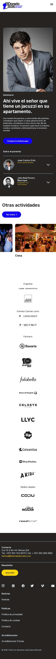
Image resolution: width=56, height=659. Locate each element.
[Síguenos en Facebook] (23, 585)
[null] (28, 298)
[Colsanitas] (28, 449)
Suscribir (10, 573)
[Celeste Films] (28, 405)
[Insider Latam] (28, 509)
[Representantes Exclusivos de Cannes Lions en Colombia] (28, 288)
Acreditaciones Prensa (13, 641)
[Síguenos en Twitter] (32, 585)
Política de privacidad (12, 614)
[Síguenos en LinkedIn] (13, 585)
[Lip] (28, 435)
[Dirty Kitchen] (28, 461)
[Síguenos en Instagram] (3, 585)
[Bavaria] (28, 346)
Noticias (5, 599)
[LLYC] (28, 419)
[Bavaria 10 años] (28, 362)
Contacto (6, 626)
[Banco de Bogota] (28, 393)
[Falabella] (28, 379)
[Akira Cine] (28, 475)
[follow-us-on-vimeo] (42, 585)
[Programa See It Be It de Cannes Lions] (28, 325)
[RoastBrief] (28, 521)
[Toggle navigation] (51, 4)
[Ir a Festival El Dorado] (12, 6)
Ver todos (10, 214)
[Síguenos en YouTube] (52, 585)
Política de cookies (11, 620)
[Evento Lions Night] (28, 316)
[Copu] (28, 496)
